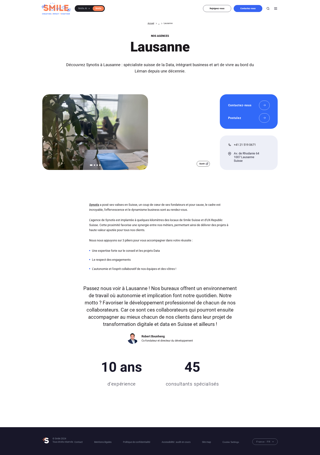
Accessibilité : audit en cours (176, 442)
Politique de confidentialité (136, 442)
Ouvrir (202, 164)
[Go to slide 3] (97, 165)
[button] (90, 8)
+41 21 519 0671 (245, 144)
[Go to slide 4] (99, 165)
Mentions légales (103, 442)
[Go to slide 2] (94, 165)
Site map (206, 442)
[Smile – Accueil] (55, 8)
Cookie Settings (230, 442)
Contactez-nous (248, 8)
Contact (78, 442)
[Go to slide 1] (91, 165)
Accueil (151, 23)
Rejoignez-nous (217, 8)
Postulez (234, 118)
